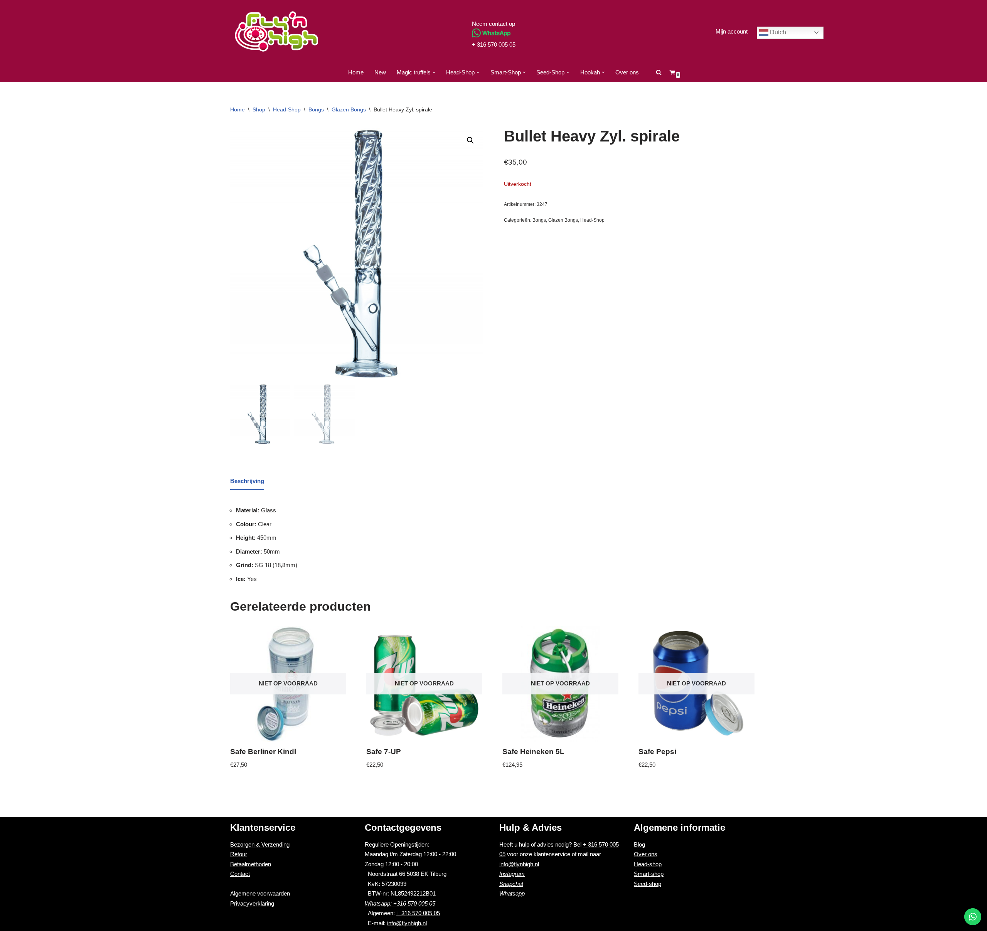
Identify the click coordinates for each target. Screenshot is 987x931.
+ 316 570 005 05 (493, 44)
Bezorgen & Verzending (260, 844)
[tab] (247, 481)
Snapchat (511, 883)
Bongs (316, 109)
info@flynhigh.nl (407, 923)
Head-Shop (287, 109)
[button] (434, 72)
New (380, 72)
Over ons (627, 72)
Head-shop (648, 864)
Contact (240, 873)
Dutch (777, 32)
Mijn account (732, 31)
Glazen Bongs (349, 109)
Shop (259, 109)
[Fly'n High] (276, 31)
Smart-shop (649, 873)
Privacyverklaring (252, 903)
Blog (639, 844)
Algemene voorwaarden (260, 893)
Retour (238, 854)
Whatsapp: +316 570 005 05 (400, 903)
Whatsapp (512, 893)
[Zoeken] (659, 72)
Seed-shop (647, 883)
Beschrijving (247, 481)
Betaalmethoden (250, 864)
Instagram (512, 873)
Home (356, 72)
